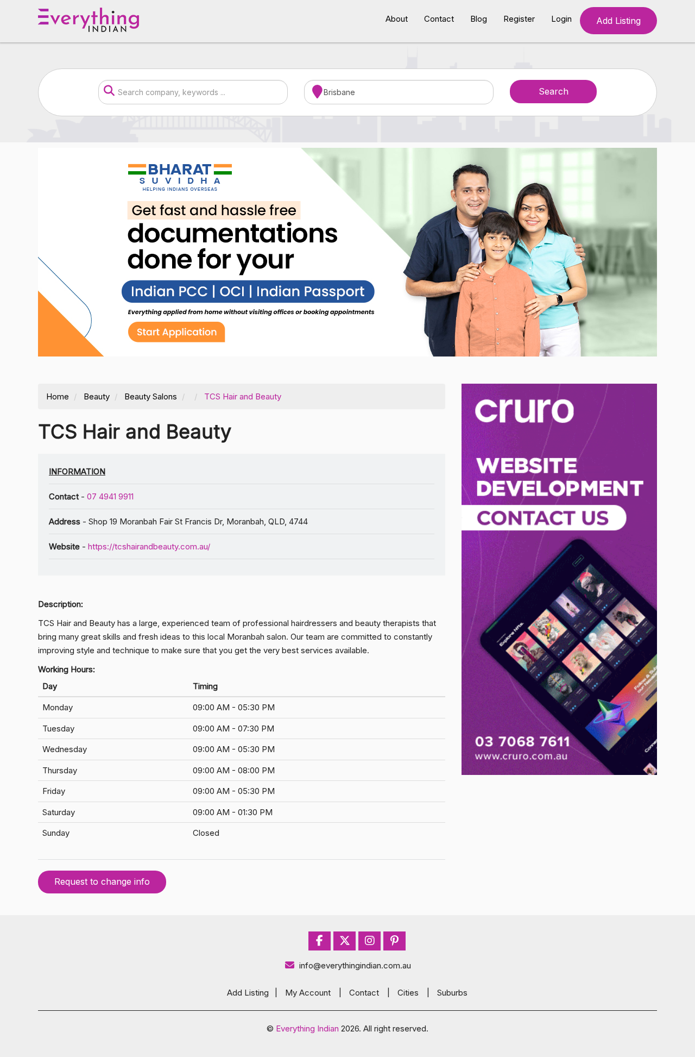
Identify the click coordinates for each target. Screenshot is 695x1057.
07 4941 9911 (110, 496)
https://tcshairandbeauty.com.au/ (149, 546)
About (397, 19)
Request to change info (102, 881)
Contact (439, 19)
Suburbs (452, 992)
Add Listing (618, 20)
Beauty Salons (150, 396)
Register (519, 19)
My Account (308, 992)
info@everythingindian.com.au (355, 965)
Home (57, 396)
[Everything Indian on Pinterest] (394, 941)
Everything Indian (307, 1028)
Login (561, 19)
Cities (408, 992)
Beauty (97, 396)
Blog (478, 19)
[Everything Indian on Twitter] (344, 941)
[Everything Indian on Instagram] (370, 941)
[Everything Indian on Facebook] (319, 941)
